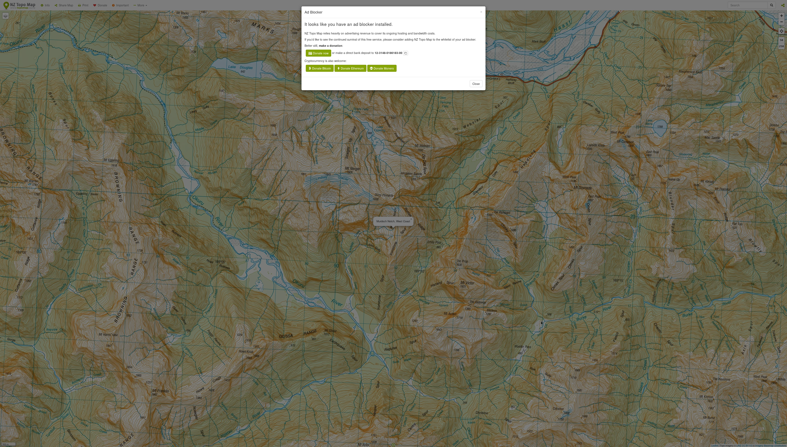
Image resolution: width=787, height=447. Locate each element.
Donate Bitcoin (321, 68)
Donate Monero (383, 68)
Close (476, 84)
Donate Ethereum (352, 68)
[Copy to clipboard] (405, 53)
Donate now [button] (320, 53)
